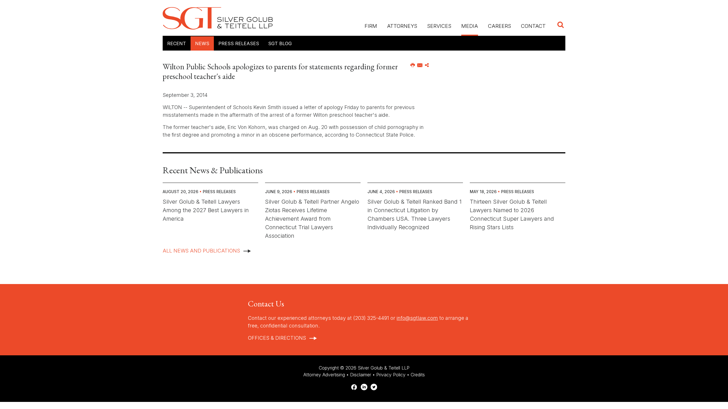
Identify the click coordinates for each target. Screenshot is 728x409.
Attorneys (402, 26)
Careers (499, 26)
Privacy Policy (391, 374)
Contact (533, 26)
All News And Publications (201, 251)
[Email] (420, 65)
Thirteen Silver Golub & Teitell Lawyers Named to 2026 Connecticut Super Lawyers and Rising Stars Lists (512, 214)
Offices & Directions (277, 338)
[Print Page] (412, 65)
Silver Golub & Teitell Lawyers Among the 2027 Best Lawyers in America (206, 210)
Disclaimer (360, 374)
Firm (371, 26)
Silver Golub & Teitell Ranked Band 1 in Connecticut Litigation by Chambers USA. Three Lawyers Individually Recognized (414, 214)
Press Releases (238, 43)
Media (469, 26)
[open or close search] (560, 25)
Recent (176, 43)
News (202, 43)
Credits (418, 374)
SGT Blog (280, 43)
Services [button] (439, 26)
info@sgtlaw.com (417, 318)
